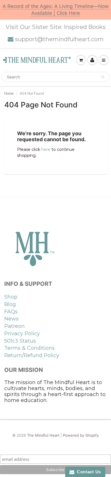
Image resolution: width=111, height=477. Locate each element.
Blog (10, 304)
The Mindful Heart (43, 435)
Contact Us (87, 471)
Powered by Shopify (81, 435)
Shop (10, 297)
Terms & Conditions (29, 348)
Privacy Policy (22, 333)
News (11, 319)
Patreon (14, 326)
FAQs (11, 312)
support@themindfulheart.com (59, 39)
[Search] (102, 77)
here (45, 149)
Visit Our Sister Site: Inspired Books (56, 27)
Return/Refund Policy (31, 355)
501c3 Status (20, 341)
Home (9, 93)
